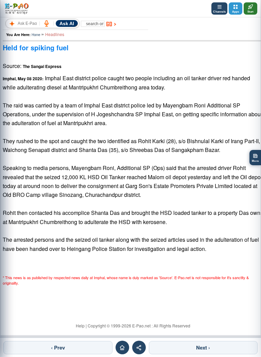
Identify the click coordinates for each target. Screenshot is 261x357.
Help (80, 325)
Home (36, 34)
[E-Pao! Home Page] (16, 8)
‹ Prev (58, 347)
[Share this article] (139, 347)
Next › (203, 347)
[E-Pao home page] (122, 347)
